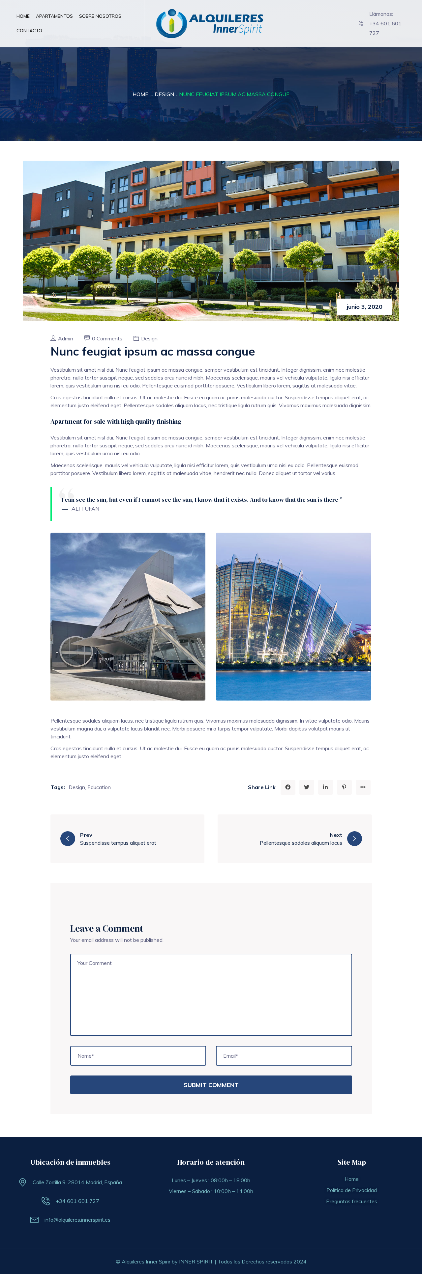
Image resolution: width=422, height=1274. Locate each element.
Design (164, 94)
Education (99, 787)
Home (23, 16)
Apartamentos (54, 16)
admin (66, 338)
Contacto (29, 31)
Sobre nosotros (100, 16)
